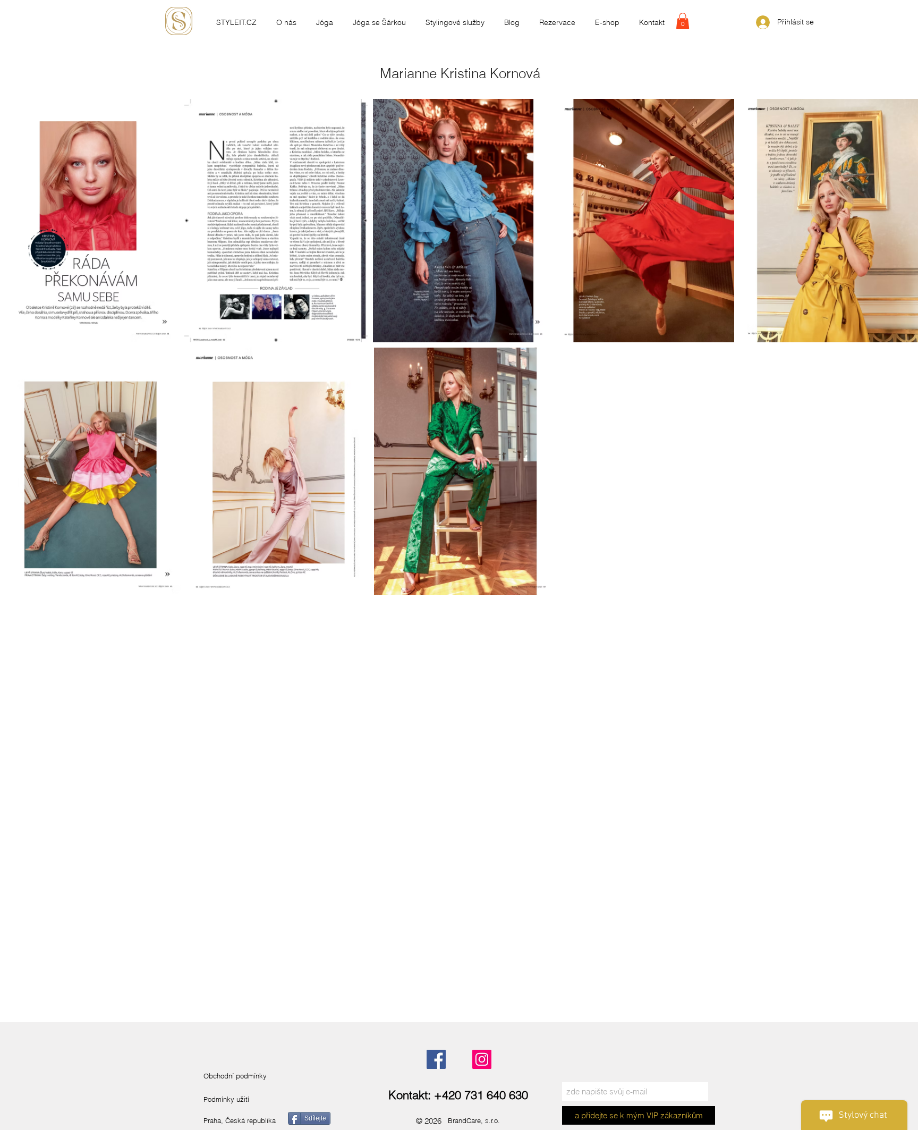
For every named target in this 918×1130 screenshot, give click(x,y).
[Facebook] (436, 1059)
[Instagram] (481, 1059)
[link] (683, 21)
